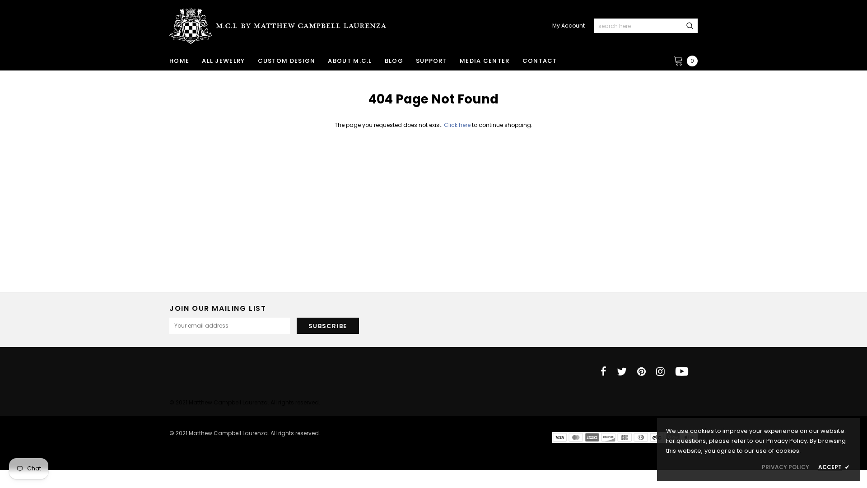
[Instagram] (660, 371)
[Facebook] (603, 371)
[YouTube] (682, 371)
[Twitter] (622, 371)
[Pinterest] (641, 371)
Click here (458, 125)
